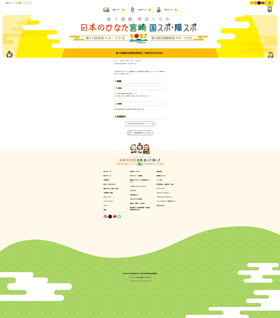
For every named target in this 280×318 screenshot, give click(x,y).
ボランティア (107, 197)
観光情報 (159, 171)
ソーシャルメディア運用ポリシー (166, 201)
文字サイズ (8, 3)
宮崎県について (161, 176)
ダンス (105, 205)
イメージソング (108, 201)
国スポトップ (107, 171)
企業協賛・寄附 (108, 193)
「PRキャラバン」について (138, 186)
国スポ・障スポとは (109, 184)
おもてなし (133, 190)
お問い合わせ (160, 205)
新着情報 (106, 180)
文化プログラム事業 (136, 199)
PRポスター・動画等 (136, 176)
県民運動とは (134, 195)
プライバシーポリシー (163, 193)
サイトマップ (160, 188)
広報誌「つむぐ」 (135, 171)
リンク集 (159, 180)
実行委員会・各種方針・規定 (165, 184)
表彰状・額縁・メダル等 (137, 203)
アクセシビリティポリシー (164, 197)
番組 (105, 210)
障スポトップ (107, 176)
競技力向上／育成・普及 (111, 188)
